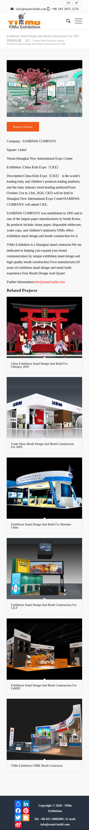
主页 (27, 40)
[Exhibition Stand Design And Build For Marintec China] (44, 488)
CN (68, 3)
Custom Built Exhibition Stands (48, 40)
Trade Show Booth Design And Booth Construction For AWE (42, 445)
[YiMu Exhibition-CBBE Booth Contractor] (44, 729)
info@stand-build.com (31, 9)
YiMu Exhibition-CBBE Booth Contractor (37, 765)
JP (76, 3)
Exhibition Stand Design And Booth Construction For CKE (43, 36)
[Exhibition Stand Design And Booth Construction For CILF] (44, 568)
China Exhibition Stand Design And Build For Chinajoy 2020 (39, 365)
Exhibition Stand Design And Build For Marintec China (41, 526)
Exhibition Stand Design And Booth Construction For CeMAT (44, 687)
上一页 (16, 88)
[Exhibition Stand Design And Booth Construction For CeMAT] (44, 649)
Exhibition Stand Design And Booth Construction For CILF (44, 606)
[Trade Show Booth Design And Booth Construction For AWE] (44, 407)
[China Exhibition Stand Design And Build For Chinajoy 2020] (44, 327)
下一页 (72, 88)
